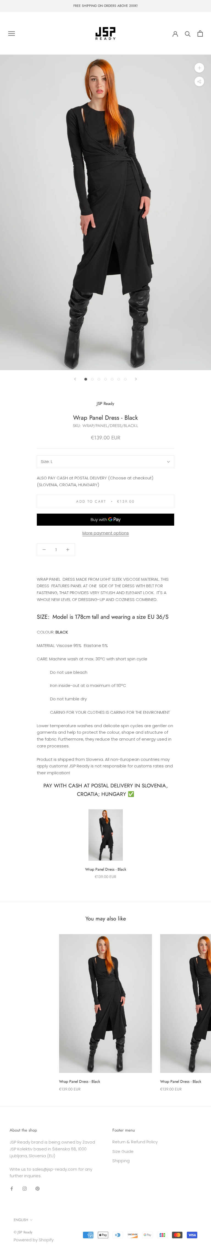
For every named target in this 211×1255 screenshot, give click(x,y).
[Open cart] (200, 33)
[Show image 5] (112, 379)
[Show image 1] (85, 379)
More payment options (105, 533)
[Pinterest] (37, 1188)
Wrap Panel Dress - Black (105, 869)
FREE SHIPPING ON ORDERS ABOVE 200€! (105, 5)
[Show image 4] (105, 379)
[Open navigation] (11, 33)
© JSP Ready (23, 1232)
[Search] (188, 33)
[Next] (136, 379)
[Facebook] (12, 1188)
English (21, 1219)
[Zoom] (199, 68)
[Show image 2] (92, 379)
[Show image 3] (99, 379)
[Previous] (75, 379)
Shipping (121, 1161)
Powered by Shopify (34, 1240)
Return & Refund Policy (135, 1142)
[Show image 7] (125, 379)
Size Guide (123, 1151)
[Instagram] (25, 1188)
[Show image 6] (118, 379)
